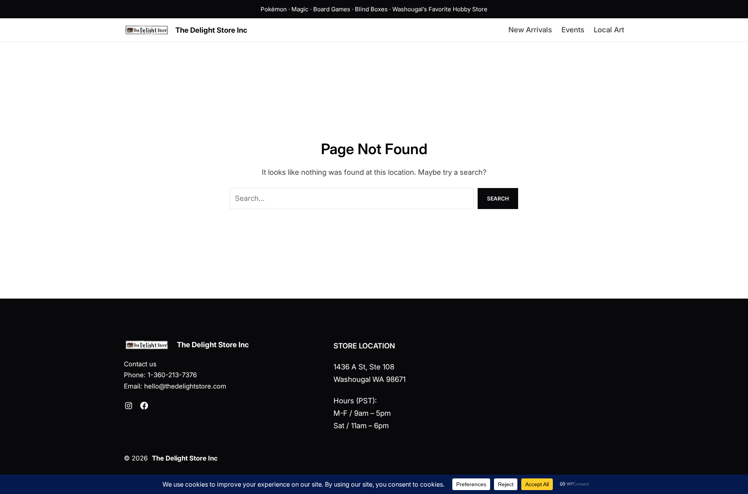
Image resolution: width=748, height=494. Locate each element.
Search (498, 198)
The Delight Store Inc (211, 30)
